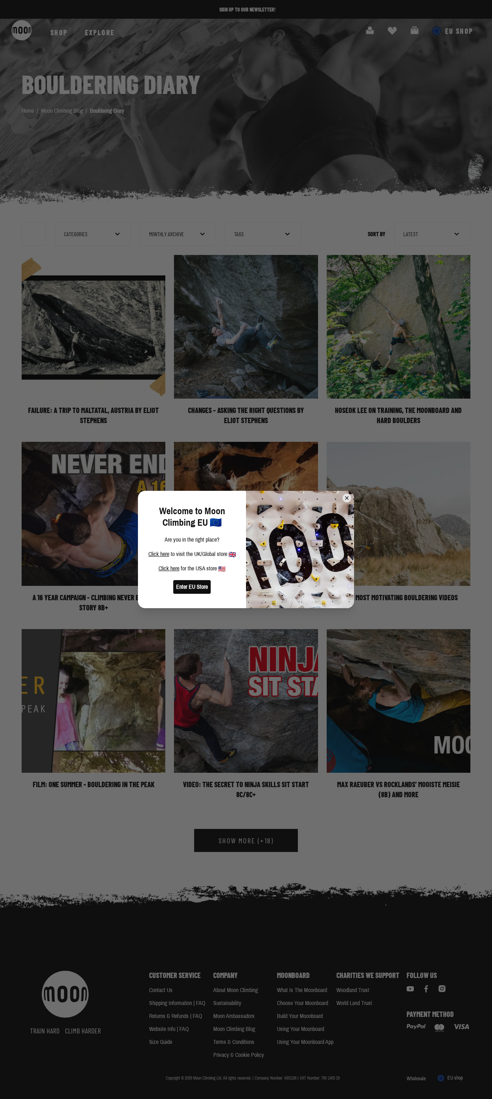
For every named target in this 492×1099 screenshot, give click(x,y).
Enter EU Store (192, 587)
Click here (158, 554)
